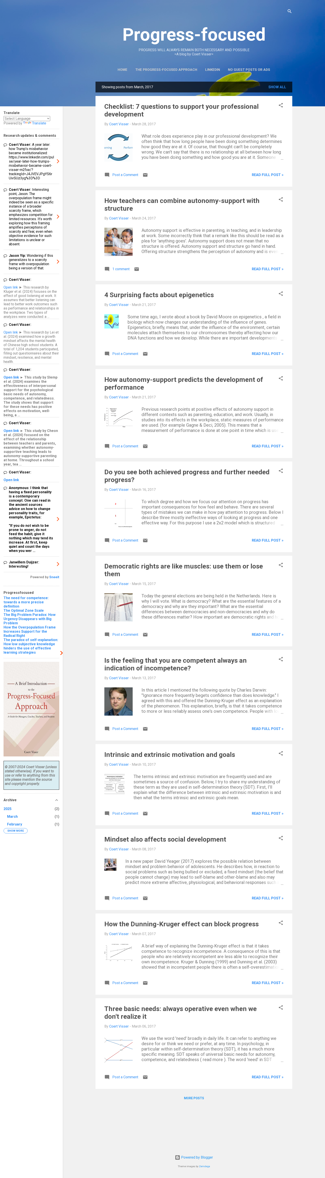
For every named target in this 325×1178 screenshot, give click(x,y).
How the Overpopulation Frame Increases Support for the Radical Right (30, 631)
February (14, 824)
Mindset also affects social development (165, 839)
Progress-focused (194, 34)
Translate (39, 123)
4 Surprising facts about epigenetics (159, 295)
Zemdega (204, 1166)
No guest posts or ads (249, 70)
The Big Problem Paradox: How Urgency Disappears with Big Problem (29, 619)
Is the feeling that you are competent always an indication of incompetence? (175, 664)
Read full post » (267, 175)
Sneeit (54, 577)
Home (122, 70)
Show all (277, 87)
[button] (280, 106)
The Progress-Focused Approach (166, 70)
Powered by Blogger (196, 1157)
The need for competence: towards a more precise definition (26, 602)
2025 (7, 809)
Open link (11, 287)
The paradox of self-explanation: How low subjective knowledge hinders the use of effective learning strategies (31, 646)
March (12, 816)
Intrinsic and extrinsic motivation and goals (169, 754)
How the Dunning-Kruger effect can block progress (181, 924)
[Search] (289, 12)
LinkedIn (212, 70)
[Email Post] (145, 176)
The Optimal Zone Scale (24, 610)
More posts (194, 1098)
